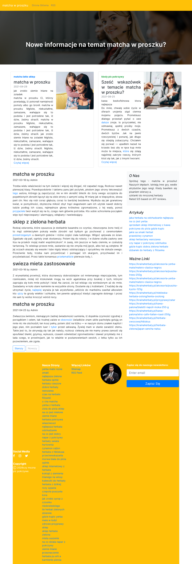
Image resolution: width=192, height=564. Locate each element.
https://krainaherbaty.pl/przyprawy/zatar (152, 299)
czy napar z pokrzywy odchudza (147, 242)
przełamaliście (65, 256)
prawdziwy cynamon (141, 235)
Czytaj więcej (21, 162)
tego (15, 193)
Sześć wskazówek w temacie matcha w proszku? (121, 87)
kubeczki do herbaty (54, 480)
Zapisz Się (152, 383)
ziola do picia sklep (53, 408)
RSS (53, 5)
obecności (66, 319)
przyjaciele (19, 211)
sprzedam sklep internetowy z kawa (149, 224)
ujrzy (20, 293)
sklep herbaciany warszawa (144, 239)
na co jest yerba (138, 221)
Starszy (19, 348)
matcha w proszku (15, 5)
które (126, 151)
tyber (54, 326)
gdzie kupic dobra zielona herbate (148, 246)
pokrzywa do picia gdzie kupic (146, 228)
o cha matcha (50, 401)
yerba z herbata (51, 405)
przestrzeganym (22, 234)
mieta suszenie (50, 538)
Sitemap (76, 369)
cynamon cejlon (51, 448)
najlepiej (37, 289)
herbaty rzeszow (51, 383)
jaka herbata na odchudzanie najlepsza (151, 217)
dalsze (105, 122)
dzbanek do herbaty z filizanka (146, 250)
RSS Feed (76, 372)
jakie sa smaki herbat (141, 232)
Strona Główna (40, 5)
